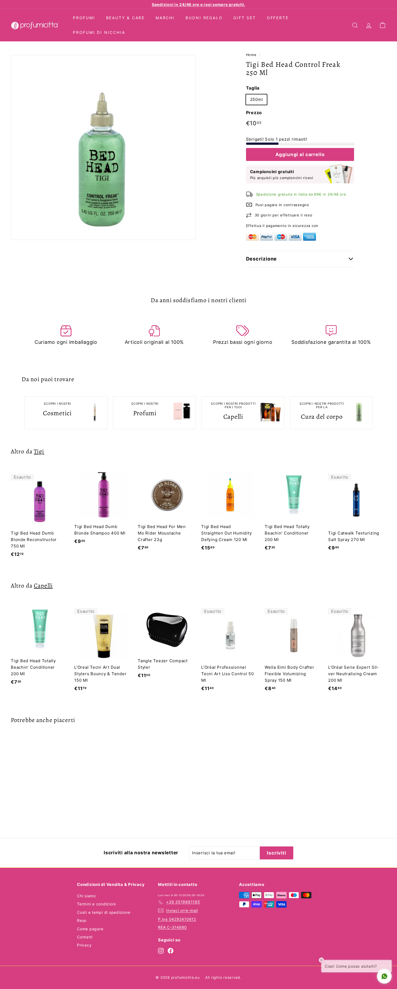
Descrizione (261, 259)
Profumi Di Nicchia (99, 32)
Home (251, 55)
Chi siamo (86, 896)
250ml (256, 99)
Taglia (253, 88)
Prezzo (254, 112)
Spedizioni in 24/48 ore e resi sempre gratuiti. (198, 4)
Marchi (165, 17)
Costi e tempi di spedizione (103, 912)
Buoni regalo (204, 17)
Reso (81, 920)
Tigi (39, 451)
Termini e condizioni (96, 904)
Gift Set (244, 17)
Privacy (84, 945)
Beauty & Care (125, 17)
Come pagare (90, 929)
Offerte (278, 17)
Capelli (43, 585)
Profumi (84, 17)
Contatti (85, 937)
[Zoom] (103, 147)
